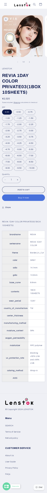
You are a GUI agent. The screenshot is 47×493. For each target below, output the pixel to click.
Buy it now (23, 198)
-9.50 (19, 168)
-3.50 (19, 137)
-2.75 (19, 131)
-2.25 (30, 124)
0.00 (7, 112)
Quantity (6, 174)
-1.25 (19, 118)
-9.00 (7, 168)
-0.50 (18, 112)
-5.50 (30, 149)
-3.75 (30, 137)
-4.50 (30, 143)
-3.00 (30, 131)
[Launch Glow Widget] (6, 486)
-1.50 (30, 118)
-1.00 (7, 118)
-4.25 (19, 143)
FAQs (7, 474)
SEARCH (9, 426)
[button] (5, 4)
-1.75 (7, 124)
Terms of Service (12, 432)
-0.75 (30, 112)
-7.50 (7, 162)
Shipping (17, 102)
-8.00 (19, 162)
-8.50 (30, 162)
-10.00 (31, 168)
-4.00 (7, 143)
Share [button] (8, 207)
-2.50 (7, 131)
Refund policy (11, 438)
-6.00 (7, 156)
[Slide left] (17, 62)
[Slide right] (29, 62)
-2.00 (19, 124)
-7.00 (30, 156)
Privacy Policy (11, 468)
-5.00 (19, 149)
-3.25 (7, 137)
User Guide (10, 462)
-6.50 (19, 156)
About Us (9, 456)
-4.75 (7, 149)
